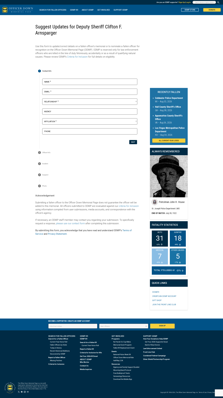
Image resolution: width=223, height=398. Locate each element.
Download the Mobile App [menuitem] (122, 379)
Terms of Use (202, 392)
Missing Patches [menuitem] (56, 360)
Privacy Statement (57, 233)
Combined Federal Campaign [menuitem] (154, 356)
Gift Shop (157, 300)
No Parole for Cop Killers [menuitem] (122, 342)
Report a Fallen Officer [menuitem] (56, 357)
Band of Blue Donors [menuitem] (152, 345)
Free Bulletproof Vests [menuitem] (121, 373)
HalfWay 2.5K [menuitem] (118, 360)
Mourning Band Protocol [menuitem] (122, 370)
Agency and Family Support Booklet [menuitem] (126, 367)
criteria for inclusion (129, 206)
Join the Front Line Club (164, 304)
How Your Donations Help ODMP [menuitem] (155, 339)
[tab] (87, 71)
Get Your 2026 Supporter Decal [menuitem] (156, 342)
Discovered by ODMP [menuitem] (57, 354)
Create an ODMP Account (164, 296)
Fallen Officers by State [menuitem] (58, 345)
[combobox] (90, 101)
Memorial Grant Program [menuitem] (122, 345)
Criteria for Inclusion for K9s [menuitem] (91, 353)
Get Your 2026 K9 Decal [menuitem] (89, 356)
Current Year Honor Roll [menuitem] (58, 342)
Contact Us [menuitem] (84, 366)
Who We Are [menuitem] (84, 362)
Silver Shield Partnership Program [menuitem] (156, 359)
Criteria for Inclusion (77, 56)
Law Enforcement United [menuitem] (152, 348)
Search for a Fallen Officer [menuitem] (58, 339)
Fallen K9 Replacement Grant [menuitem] (123, 348)
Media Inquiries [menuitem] (86, 369)
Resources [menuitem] (116, 364)
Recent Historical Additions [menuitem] (60, 351)
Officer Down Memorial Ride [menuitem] (123, 357)
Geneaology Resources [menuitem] (121, 376)
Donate (155, 292)
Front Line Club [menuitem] (149, 352)
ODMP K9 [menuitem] (83, 339)
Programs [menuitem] (116, 339)
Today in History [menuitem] (56, 348)
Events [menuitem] (114, 351)
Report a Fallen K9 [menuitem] (87, 349)
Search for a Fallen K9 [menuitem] (88, 342)
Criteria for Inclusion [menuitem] (56, 364)
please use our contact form (70, 223)
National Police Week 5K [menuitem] (122, 354)
